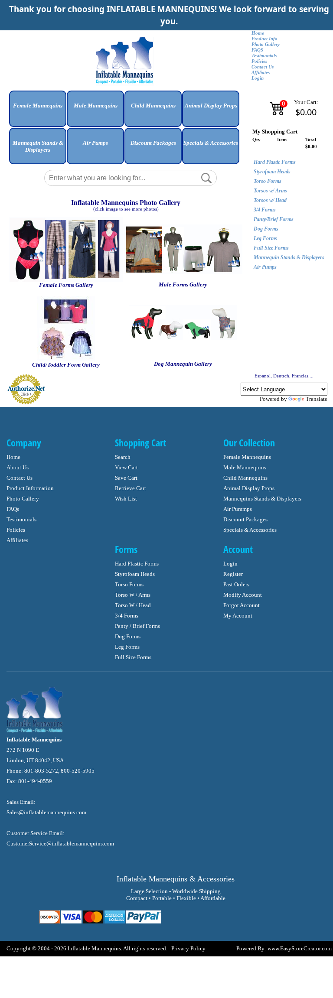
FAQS (257, 50)
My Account (237, 615)
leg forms (127, 647)
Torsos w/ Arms (270, 191)
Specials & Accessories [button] (210, 143)
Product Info (264, 38)
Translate (316, 399)
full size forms (133, 657)
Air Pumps (265, 267)
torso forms (129, 584)
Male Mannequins (244, 467)
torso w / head (133, 605)
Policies (259, 61)
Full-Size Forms (271, 248)
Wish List (126, 498)
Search (123, 457)
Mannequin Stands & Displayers (289, 257)
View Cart (126, 467)
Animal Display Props (248, 488)
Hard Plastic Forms (275, 162)
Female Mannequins (247, 457)
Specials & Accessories (250, 530)
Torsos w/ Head (270, 200)
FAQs (13, 509)
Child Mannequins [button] (153, 105)
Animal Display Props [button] (211, 105)
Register (233, 574)
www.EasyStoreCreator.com (300, 948)
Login (257, 78)
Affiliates (260, 72)
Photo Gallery (265, 44)
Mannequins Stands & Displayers (262, 498)
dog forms (127, 636)
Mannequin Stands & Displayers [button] (38, 146)
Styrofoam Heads (272, 172)
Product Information (30, 488)
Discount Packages (245, 519)
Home (257, 33)
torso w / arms (132, 595)
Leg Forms (265, 238)
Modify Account (242, 595)
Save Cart (126, 478)
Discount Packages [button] (153, 143)
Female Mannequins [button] (37, 105)
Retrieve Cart (130, 488)
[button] (37, 112)
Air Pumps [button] (95, 143)
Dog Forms (266, 229)
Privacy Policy (188, 948)
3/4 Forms (265, 210)
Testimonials (264, 55)
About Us (18, 467)
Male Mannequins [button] (96, 105)
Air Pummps (237, 509)
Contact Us (262, 67)
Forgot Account (241, 605)
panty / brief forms (137, 626)
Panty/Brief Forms (274, 219)
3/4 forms (126, 615)
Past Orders (236, 584)
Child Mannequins (245, 478)
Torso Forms (267, 181)
